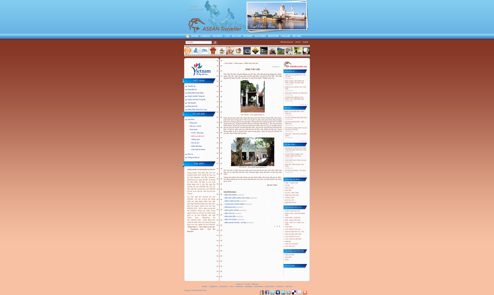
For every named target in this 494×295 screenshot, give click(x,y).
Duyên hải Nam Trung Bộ (196, 99)
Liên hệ (298, 42)
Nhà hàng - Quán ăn (292, 217)
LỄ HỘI (287, 185)
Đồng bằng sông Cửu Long (197, 109)
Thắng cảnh (195, 139)
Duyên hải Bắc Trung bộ (196, 96)
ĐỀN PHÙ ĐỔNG (231, 195)
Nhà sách (288, 227)
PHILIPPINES (260, 36)
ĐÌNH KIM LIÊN (230, 216)
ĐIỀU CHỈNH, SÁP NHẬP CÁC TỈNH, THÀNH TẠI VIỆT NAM (294, 82)
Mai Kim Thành (201, 290)
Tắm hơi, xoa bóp (291, 244)
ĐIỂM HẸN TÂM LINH (292, 195)
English (305, 42)
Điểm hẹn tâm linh (197, 136)
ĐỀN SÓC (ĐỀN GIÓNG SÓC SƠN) (237, 198)
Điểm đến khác (196, 146)
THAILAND (285, 36)
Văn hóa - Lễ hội (195, 126)
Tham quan (193, 129)
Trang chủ (239, 284)
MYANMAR (248, 36)
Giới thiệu (191, 119)
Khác (287, 259)
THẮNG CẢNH (289, 197)
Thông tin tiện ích (194, 157)
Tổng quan (193, 123)
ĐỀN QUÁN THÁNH (232, 210)
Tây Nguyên (192, 103)
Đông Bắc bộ (192, 89)
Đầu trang (255, 284)
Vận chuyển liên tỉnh (293, 234)
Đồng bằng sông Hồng (196, 93)
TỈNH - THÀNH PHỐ (291, 183)
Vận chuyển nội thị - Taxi (294, 231)
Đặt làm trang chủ (287, 42)
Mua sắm (288, 257)
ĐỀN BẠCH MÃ (230, 207)
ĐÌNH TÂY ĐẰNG (231, 219)
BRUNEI (194, 36)
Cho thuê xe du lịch (293, 229)
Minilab (288, 241)
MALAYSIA (236, 36)
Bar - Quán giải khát (293, 220)
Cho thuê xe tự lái (292, 236)
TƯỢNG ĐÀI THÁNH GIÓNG (235, 204)
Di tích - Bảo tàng (197, 133)
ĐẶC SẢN (288, 190)
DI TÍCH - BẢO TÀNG (292, 192)
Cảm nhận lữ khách (198, 149)
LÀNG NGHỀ (289, 188)
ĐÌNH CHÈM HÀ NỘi (232, 201)
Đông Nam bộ (192, 106)
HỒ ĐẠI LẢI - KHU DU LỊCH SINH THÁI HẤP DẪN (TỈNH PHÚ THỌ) (295, 150)
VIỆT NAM (296, 36)
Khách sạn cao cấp (292, 211)
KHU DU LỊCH (289, 200)
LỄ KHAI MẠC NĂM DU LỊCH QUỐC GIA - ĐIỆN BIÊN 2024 (294, 99)
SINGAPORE (273, 36)
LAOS (227, 36)
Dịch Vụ (190, 154)
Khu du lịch (195, 143)
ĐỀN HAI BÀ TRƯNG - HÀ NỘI (235, 223)
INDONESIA (217, 36)
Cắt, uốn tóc (290, 246)
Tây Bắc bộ (191, 86)
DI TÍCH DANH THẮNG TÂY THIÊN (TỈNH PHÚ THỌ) (294, 156)
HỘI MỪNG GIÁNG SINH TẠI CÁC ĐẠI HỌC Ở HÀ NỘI (296, 129)
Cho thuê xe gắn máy (293, 239)
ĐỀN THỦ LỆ (229, 213)
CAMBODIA (205, 36)
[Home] (295, 68)
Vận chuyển (289, 255)
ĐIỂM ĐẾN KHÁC (290, 202)
